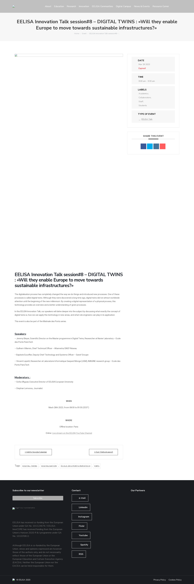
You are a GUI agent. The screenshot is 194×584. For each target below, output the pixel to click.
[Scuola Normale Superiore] (169, 500)
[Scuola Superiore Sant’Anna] (147, 500)
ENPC (97, 466)
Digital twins (29, 466)
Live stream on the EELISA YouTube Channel (72, 433)
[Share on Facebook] (143, 146)
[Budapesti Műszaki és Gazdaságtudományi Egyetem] (169, 511)
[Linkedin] (156, 146)
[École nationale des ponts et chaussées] (147, 511)
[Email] (162, 146)
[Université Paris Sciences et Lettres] (158, 511)
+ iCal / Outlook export (103, 452)
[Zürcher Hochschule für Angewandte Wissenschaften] (136, 511)
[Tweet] (150, 146)
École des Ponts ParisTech (75, 466)
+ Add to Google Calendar (36, 452)
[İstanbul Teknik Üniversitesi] (136, 522)
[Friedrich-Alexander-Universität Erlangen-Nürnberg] (158, 500)
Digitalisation (49, 466)
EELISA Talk (146, 119)
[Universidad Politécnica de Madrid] (147, 522)
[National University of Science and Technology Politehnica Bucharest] (136, 500)
